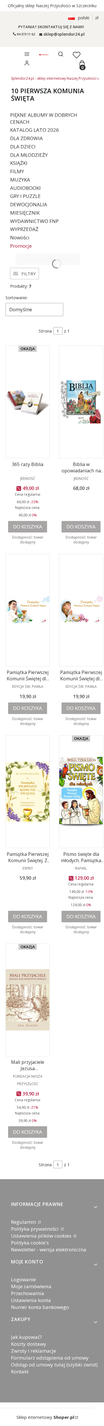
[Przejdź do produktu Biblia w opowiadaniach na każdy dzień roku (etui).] (81, 402)
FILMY (17, 171)
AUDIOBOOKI (25, 188)
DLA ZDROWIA (26, 138)
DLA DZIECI (23, 146)
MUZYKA (20, 179)
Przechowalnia (27, 1293)
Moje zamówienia (31, 1286)
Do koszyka (27, 526)
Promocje (21, 246)
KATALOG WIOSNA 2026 (52, 259)
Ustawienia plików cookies (42, 1235)
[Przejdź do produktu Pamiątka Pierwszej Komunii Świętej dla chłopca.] (27, 610)
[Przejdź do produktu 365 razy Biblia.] (27, 402)
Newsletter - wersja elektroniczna (48, 1249)
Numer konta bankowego (40, 1307)
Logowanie (23, 1279)
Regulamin (24, 1222)
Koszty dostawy (28, 1344)
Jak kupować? (26, 1337)
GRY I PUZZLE (25, 196)
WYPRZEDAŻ (24, 229)
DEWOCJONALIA (28, 204)
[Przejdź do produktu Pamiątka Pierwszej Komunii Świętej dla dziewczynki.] (81, 610)
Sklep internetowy (45, 1417)
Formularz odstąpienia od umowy (50, 1357)
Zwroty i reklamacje (33, 1350)
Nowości (19, 237)
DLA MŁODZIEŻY (29, 155)
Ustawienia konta (31, 1300)
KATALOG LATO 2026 (34, 130)
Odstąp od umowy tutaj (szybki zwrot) (54, 1364)
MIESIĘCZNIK (25, 212)
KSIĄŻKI (18, 163)
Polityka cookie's (30, 1242)
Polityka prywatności (35, 1228)
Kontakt (20, 1371)
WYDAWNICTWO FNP (34, 221)
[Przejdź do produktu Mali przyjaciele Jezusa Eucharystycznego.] (27, 1000)
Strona (45, 331)
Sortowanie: (16, 297)
